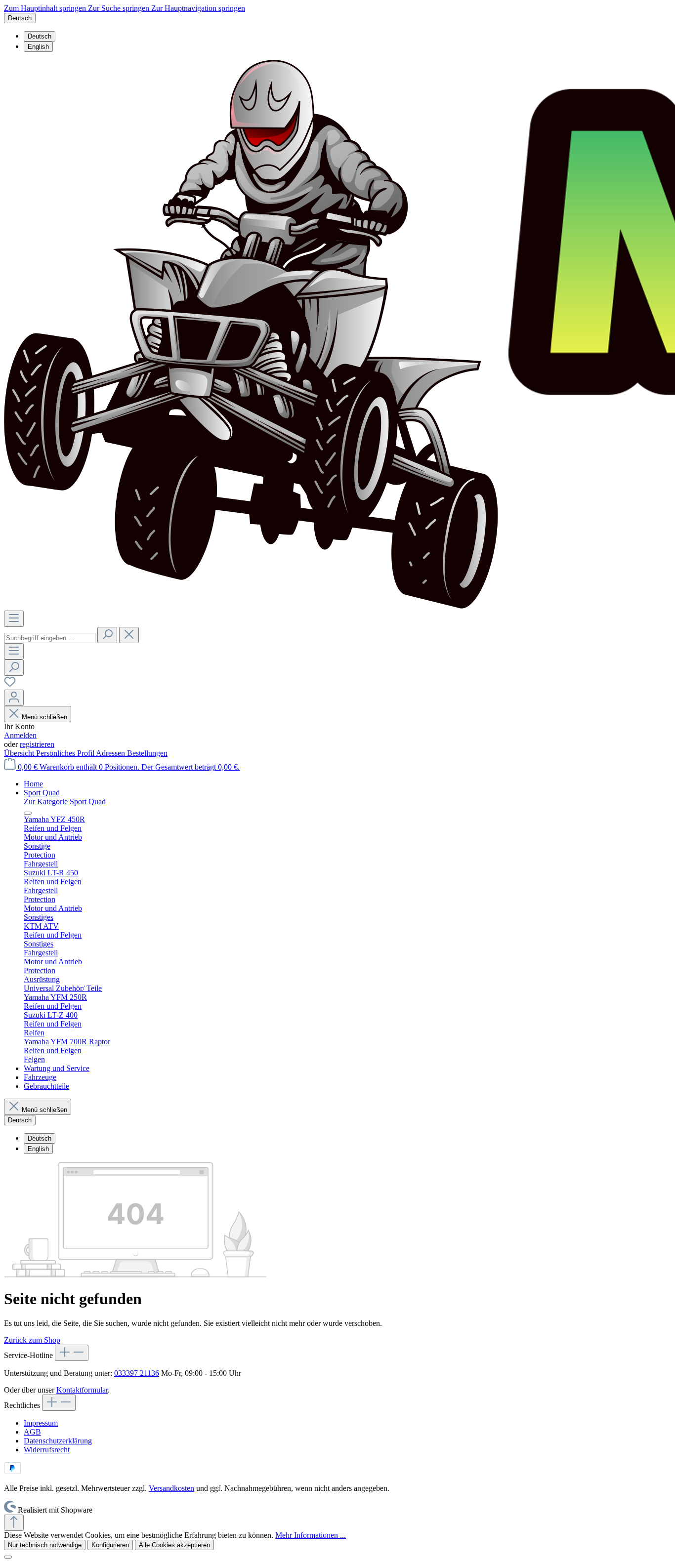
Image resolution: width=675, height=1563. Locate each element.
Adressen (111, 753)
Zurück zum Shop (32, 1340)
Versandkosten (171, 1488)
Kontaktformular (82, 1390)
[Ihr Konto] (14, 698)
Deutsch (39, 36)
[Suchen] (107, 635)
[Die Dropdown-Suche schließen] (129, 635)
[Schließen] (8, 1557)
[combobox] (49, 638)
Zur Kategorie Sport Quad (65, 801)
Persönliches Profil (66, 753)
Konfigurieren (110, 1545)
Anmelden (20, 735)
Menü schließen (44, 717)
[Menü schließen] (28, 813)
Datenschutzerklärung (58, 1441)
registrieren (37, 744)
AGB (32, 1432)
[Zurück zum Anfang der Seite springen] (14, 1523)
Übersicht (20, 753)
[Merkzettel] (10, 685)
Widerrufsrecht (47, 1449)
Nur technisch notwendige (45, 1545)
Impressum (41, 1423)
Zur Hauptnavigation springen (198, 8)
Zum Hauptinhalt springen (46, 8)
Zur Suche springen (119, 8)
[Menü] (14, 619)
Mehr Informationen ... (310, 1535)
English (38, 46)
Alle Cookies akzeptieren (174, 1545)
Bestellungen (147, 753)
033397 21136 (136, 1373)
